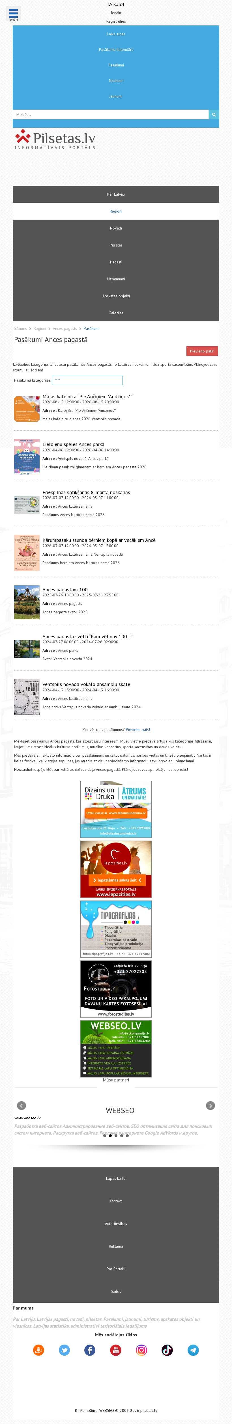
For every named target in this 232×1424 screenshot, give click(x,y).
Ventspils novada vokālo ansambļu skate (86, 684)
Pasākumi (116, 65)
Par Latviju (116, 194)
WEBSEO (106, 1410)
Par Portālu (116, 1268)
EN (121, 4)
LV (110, 4)
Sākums (20, 328)
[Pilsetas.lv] (116, 139)
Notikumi (116, 80)
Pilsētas (116, 245)
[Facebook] (89, 1351)
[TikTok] (167, 1350)
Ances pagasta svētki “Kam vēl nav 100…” (87, 636)
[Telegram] (193, 1350)
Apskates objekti (116, 295)
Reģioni (116, 211)
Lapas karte (116, 1178)
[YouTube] (115, 1350)
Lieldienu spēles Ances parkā (73, 444)
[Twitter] (64, 1351)
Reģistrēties (116, 21)
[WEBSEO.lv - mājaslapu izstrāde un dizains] (116, 1048)
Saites (116, 1291)
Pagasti (116, 262)
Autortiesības (116, 1223)
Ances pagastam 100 (65, 589)
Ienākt (116, 12)
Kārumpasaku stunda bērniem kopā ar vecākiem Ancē (99, 540)
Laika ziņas (116, 33)
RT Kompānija (86, 1410)
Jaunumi (116, 96)
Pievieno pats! (202, 351)
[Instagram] (141, 1350)
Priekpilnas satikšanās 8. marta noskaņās (86, 492)
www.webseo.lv (27, 1117)
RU (115, 4)
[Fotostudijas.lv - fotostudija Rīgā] (116, 989)
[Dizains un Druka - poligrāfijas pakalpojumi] (116, 809)
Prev (21, 1105)
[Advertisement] (99, 170)
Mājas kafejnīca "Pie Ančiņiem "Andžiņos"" (87, 396)
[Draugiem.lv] (38, 1351)
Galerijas (116, 312)
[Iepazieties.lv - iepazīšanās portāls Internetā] (116, 869)
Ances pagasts (65, 328)
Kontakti (116, 1201)
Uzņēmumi (116, 279)
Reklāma (116, 1246)
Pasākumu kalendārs (116, 49)
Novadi (116, 228)
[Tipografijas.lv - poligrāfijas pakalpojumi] (116, 929)
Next (210, 1105)
